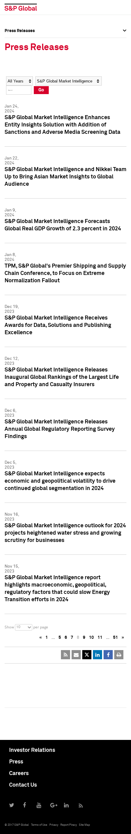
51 (115, 637)
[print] (118, 654)
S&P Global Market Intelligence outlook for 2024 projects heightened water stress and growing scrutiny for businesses (65, 533)
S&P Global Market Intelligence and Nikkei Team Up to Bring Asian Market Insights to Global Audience (65, 177)
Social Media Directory (27, 80)
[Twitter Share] (86, 654)
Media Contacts (20, 66)
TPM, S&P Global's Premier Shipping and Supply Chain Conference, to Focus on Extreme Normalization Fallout (65, 273)
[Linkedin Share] (97, 654)
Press (16, 762)
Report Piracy (68, 825)
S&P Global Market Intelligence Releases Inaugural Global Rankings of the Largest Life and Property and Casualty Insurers (62, 377)
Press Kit (14, 93)
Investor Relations (32, 750)
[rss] (65, 654)
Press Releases (20, 53)
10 (91, 637)
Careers (19, 773)
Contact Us (23, 785)
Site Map (84, 825)
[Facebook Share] (108, 654)
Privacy (53, 825)
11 (99, 637)
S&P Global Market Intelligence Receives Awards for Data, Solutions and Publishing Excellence (58, 325)
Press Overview (20, 40)
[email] (76, 654)
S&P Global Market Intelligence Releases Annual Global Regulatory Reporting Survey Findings (60, 429)
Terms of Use (39, 825)
